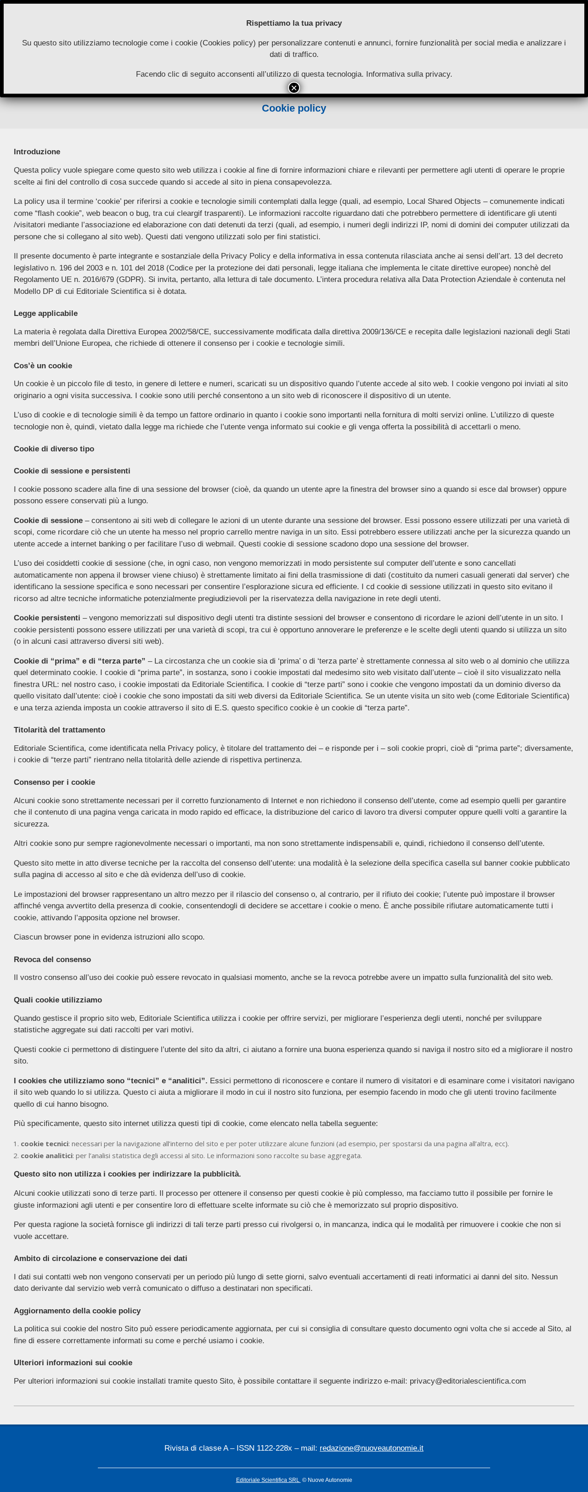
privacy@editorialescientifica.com (468, 1381)
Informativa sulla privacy (408, 74)
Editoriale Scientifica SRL (268, 1480)
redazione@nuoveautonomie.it (372, 1448)
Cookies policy (228, 43)
